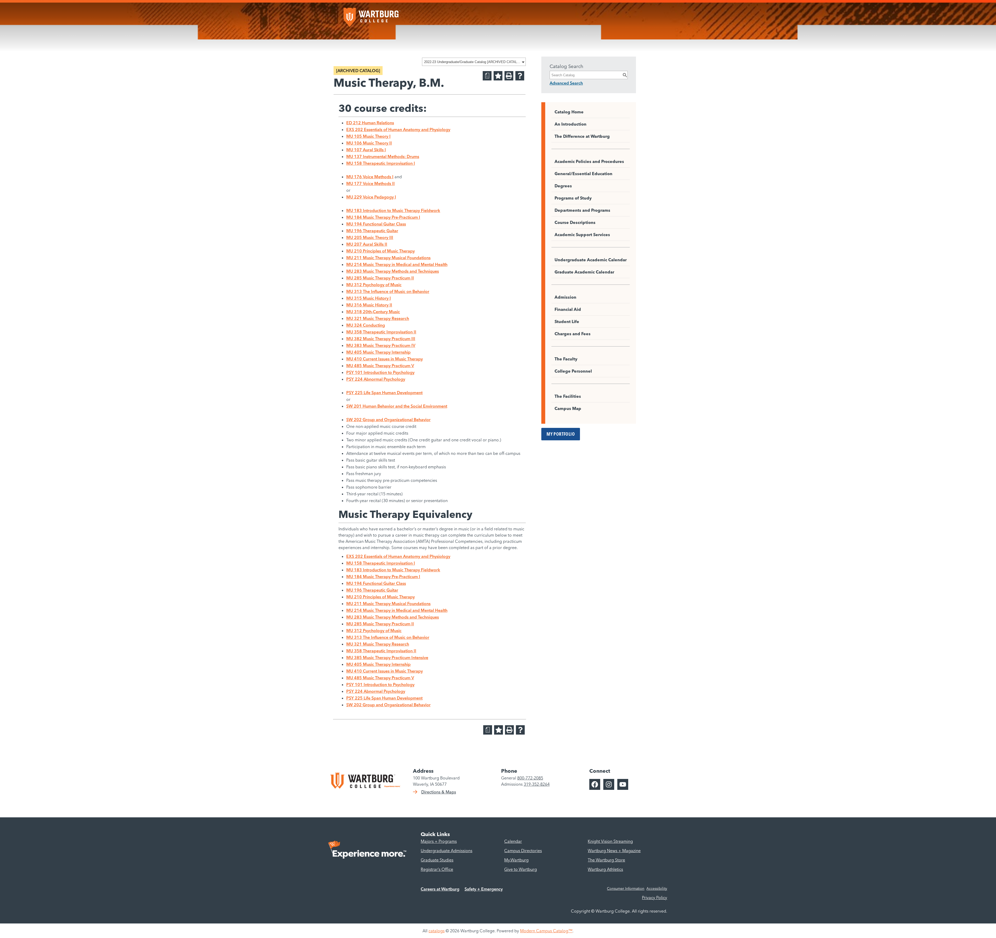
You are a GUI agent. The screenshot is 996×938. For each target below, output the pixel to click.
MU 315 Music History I (368, 298)
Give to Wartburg (520, 869)
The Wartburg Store (606, 859)
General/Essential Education (583, 173)
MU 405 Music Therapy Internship (378, 352)
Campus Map (568, 408)
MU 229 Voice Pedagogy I (371, 197)
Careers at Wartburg (440, 889)
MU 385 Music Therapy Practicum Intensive (387, 657)
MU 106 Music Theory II (369, 143)
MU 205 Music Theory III (369, 237)
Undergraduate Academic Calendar (591, 259)
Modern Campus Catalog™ (546, 930)
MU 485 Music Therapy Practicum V (380, 365)
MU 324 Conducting (365, 325)
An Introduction (570, 124)
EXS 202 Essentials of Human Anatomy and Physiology (398, 129)
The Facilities (568, 396)
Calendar (513, 841)
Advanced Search (566, 83)
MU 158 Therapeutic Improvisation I (380, 163)
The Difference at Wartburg (582, 136)
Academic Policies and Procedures (589, 161)
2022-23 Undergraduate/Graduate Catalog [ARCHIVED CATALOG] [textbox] (472, 62)
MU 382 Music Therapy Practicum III (380, 338)
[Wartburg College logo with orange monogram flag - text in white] (371, 15)
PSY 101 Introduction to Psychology (380, 372)
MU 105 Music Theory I (368, 136)
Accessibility (656, 888)
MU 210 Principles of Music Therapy (380, 251)
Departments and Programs (582, 210)
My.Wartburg (516, 859)
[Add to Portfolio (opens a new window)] (498, 75)
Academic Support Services (582, 234)
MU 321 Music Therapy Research (377, 318)
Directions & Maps (438, 792)
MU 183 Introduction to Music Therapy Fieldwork (393, 210)
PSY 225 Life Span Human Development (384, 392)
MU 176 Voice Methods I (369, 176)
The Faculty (566, 358)
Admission (565, 297)
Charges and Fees (573, 333)
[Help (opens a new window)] (519, 75)
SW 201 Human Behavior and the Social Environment (396, 406)
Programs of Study (573, 198)
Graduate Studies (437, 859)
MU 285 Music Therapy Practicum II (380, 277)
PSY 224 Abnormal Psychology (375, 379)
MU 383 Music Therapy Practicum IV (380, 345)
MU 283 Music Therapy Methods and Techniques (392, 271)
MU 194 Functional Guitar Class (376, 224)
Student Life (567, 321)
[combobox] (474, 62)
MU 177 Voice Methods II (370, 183)
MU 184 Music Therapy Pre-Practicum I (383, 217)
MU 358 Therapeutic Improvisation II (381, 331)
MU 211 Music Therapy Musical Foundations (388, 257)
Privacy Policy (654, 897)
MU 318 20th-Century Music (373, 311)
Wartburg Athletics (605, 869)
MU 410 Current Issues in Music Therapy (384, 358)
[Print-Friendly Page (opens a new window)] (508, 75)
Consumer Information (625, 888)
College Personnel (573, 371)
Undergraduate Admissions (446, 850)
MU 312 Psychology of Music (374, 284)
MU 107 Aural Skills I (366, 149)
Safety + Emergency (484, 889)
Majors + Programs (439, 841)
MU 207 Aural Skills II (366, 244)
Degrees (563, 185)
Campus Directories (523, 850)
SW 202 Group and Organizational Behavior (388, 419)
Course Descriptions (575, 222)
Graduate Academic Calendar (584, 272)
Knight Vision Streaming (610, 841)
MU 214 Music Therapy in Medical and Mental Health (396, 264)
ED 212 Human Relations (370, 122)
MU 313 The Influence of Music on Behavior (387, 291)
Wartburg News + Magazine (614, 850)
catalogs (436, 930)
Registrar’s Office (437, 869)
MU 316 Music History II (369, 304)
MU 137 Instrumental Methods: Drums (382, 156)
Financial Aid (568, 309)
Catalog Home (569, 111)
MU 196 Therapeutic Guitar (372, 230)
